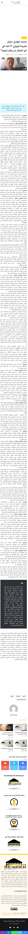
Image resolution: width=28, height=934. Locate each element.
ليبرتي (12, 696)
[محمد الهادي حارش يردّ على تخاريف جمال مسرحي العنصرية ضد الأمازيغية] (6, 727)
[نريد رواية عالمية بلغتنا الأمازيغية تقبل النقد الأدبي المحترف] (20, 727)
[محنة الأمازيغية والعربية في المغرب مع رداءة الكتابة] (20, 743)
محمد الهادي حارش (21, 699)
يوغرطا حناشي (23, 54)
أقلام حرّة (24, 38)
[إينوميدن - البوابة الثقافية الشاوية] (14, 2)
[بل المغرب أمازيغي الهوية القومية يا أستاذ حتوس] (6, 743)
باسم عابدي (12, 923)
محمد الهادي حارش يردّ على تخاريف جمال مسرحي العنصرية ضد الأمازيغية (7, 734)
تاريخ (24, 696)
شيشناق (17, 696)
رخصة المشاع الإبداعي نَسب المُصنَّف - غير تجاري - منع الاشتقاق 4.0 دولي (14, 914)
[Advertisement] (14, 20)
